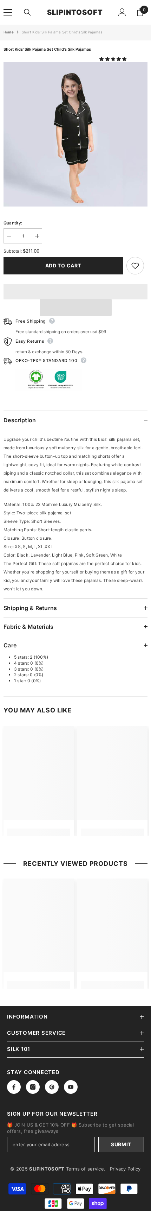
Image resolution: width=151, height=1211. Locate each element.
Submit (121, 1144)
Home (9, 32)
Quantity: (13, 223)
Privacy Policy (125, 1169)
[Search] (27, 12)
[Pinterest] (52, 1087)
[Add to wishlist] (135, 265)
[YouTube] (71, 1087)
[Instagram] (33, 1087)
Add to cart (63, 265)
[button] (113, 59)
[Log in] (122, 12)
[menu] (8, 12)
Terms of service (85, 1169)
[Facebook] (14, 1087)
